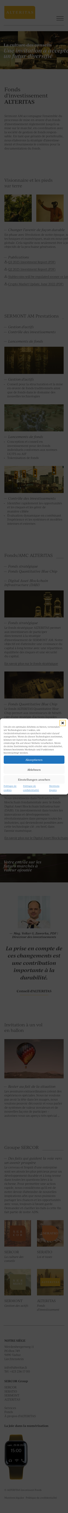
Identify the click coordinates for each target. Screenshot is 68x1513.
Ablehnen (34, 769)
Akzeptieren (34, 759)
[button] (62, 723)
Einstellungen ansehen (34, 779)
